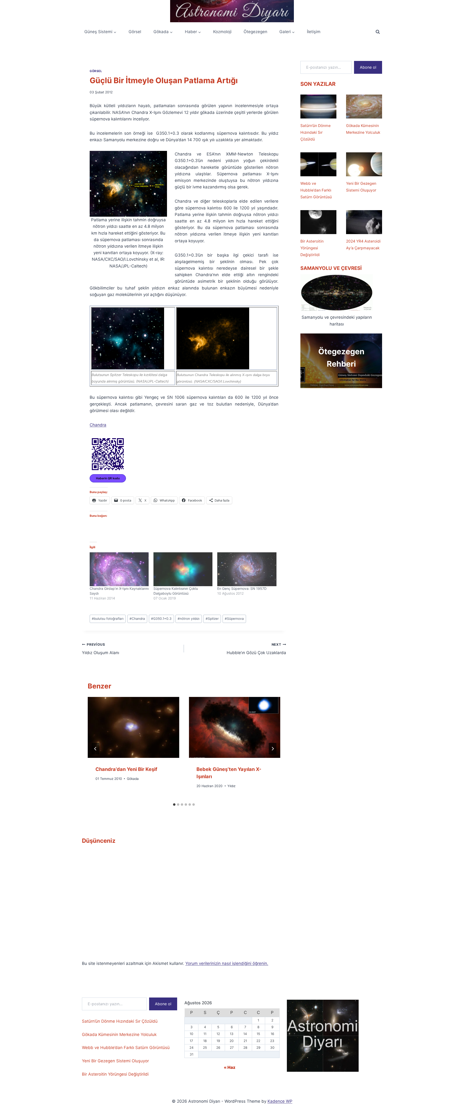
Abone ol (368, 67)
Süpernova (234, 619)
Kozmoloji (222, 31)
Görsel (135, 31)
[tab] (174, 804)
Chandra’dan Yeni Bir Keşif (126, 769)
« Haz (229, 1067)
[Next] (272, 748)
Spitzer (212, 619)
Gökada (133, 778)
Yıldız (231, 786)
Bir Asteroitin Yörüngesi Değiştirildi (312, 248)
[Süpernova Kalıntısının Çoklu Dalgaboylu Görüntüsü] (182, 569)
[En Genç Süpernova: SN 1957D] (246, 569)
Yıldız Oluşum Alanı (100, 649)
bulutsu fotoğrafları (107, 619)
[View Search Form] (377, 32)
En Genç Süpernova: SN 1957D (242, 588)
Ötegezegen (255, 31)
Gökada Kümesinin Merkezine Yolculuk (363, 129)
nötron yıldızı (188, 619)
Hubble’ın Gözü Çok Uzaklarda (256, 649)
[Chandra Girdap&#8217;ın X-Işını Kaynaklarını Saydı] (119, 569)
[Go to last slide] (95, 748)
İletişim (313, 31)
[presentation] (133, 727)
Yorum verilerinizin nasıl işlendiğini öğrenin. (226, 963)
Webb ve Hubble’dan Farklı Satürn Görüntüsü (316, 190)
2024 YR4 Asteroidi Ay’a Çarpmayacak (363, 244)
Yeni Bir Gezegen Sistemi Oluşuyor (361, 186)
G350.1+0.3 (161, 619)
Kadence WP (280, 1101)
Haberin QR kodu (108, 478)
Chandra (98, 424)
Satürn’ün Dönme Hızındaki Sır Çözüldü (315, 132)
